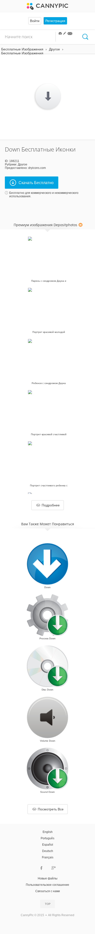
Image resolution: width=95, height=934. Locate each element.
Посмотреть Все (51, 809)
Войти (34, 21)
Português (47, 838)
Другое (22, 164)
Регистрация (55, 21)
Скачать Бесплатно (36, 183)
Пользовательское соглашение (47, 885)
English (48, 832)
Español (47, 844)
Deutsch (47, 851)
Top (47, 903)
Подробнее (51, 505)
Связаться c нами (47, 891)
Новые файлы (47, 878)
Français (47, 857)
